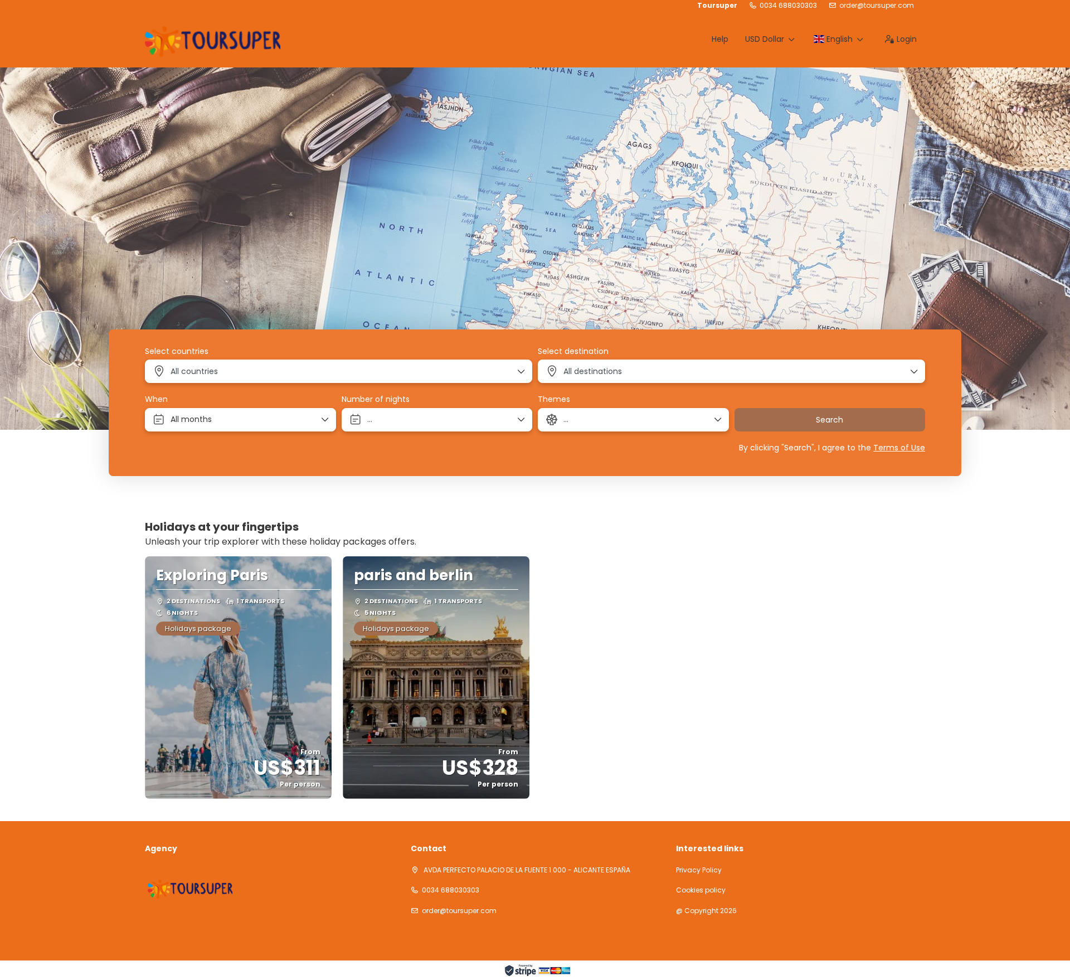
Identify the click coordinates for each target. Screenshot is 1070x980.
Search (829, 419)
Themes (554, 399)
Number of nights (376, 399)
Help (720, 39)
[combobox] (338, 371)
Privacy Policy (699, 870)
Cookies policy (701, 890)
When (156, 399)
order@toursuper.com (876, 5)
